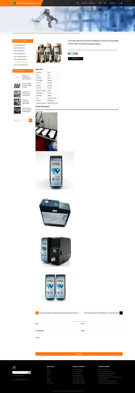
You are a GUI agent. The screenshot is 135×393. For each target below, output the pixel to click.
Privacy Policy (50, 383)
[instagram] (25, 379)
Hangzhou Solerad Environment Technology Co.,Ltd (109, 377)
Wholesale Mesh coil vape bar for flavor (107, 373)
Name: (37, 323)
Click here (22, 375)
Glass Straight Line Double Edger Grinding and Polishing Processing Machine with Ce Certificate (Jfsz (61, 313)
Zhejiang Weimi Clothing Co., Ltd (105, 371)
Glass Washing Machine (20, 45)
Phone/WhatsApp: (40, 330)
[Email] (29, 372)
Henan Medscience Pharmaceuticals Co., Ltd (108, 383)
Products (91, 3)
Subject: (83, 330)
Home (77, 3)
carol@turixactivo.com (78, 391)
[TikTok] (27, 379)
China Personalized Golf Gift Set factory (107, 381)
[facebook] (13, 379)
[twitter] (19, 379)
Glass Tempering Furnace (20, 56)
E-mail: (83, 323)
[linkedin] (16, 379)
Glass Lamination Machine (20, 59)
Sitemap (49, 381)
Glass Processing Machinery (21, 65)
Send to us (76, 58)
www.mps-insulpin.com (103, 379)
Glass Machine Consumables (27, 33)
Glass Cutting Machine (19, 48)
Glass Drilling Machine (19, 50)
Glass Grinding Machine (19, 53)
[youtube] (22, 379)
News (100, 3)
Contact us (112, 3)
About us (84, 3)
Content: (38, 337)
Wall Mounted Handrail (103, 369)
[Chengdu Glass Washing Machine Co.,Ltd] (19, 367)
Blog (105, 3)
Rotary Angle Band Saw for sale (105, 375)
